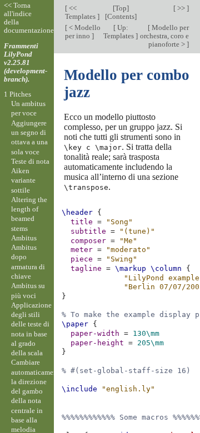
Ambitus (24, 238)
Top (121, 8)
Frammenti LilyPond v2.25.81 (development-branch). (25, 62)
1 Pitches (17, 94)
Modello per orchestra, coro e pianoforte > (164, 35)
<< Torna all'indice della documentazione (29, 17)
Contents (120, 16)
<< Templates (81, 12)
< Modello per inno (83, 31)
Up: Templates (119, 31)
